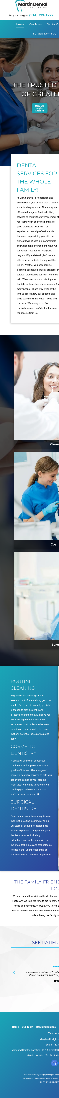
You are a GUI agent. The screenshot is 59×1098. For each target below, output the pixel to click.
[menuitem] (20, 24)
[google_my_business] (54, 1063)
